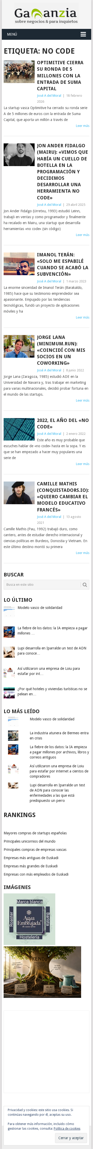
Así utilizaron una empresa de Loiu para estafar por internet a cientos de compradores (59, 771)
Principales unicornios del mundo (30, 841)
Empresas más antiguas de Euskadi (31, 858)
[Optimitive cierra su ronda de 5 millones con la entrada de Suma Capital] (19, 71)
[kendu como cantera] (42, 997)
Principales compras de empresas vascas (35, 850)
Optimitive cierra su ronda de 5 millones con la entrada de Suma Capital (60, 75)
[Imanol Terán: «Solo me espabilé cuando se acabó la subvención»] (19, 263)
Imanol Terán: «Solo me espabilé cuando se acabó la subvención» (62, 264)
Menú (12, 34)
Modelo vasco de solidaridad (52, 719)
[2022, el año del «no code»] (19, 429)
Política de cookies (67, 1128)
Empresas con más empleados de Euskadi (36, 874)
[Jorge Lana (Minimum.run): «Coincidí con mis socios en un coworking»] (19, 346)
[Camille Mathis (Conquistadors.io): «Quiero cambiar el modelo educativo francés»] (19, 493)
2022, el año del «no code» (63, 423)
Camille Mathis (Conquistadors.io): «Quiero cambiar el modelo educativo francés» (63, 496)
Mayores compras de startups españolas (35, 833)
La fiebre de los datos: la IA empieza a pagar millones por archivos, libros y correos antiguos (59, 752)
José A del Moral (49, 95)
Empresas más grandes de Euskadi (31, 866)
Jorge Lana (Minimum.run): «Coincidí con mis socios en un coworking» (61, 350)
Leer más (82, 126)
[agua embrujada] (29, 944)
